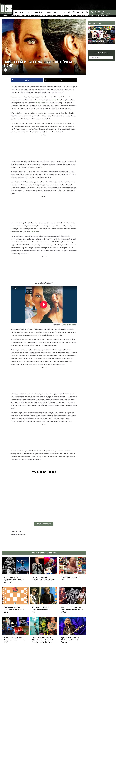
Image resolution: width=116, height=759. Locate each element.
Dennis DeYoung (41, 103)
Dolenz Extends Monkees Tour (64, 16)
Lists (55, 12)
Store (28, 12)
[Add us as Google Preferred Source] (69, 12)
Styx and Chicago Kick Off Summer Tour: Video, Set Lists (43, 578)
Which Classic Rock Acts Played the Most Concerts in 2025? (14, 639)
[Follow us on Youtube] (78, 12)
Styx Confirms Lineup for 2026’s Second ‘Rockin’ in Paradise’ (70, 639)
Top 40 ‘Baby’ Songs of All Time (70, 578)
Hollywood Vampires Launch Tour (21, 16)
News (22, 12)
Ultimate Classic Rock (68, 325)
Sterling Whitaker (12, 70)
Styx (12, 87)
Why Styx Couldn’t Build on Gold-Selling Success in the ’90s (42, 609)
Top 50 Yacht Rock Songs (97, 42)
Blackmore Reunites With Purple (43, 16)
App (42, 12)
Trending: (6, 16)
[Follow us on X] (87, 12)
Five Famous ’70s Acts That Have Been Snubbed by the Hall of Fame (72, 609)
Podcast (48, 12)
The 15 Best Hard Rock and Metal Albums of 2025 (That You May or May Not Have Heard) (42, 639)
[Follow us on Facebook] (82, 12)
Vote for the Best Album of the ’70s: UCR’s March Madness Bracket (15, 609)
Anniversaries (22, 534)
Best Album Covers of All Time (84, 16)
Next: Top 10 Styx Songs (44, 524)
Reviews (35, 12)
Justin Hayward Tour (102, 16)
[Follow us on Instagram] (73, 12)
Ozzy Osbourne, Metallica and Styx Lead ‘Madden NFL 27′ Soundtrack (14, 579)
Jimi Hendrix (35, 232)
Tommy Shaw (56, 100)
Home (15, 12)
